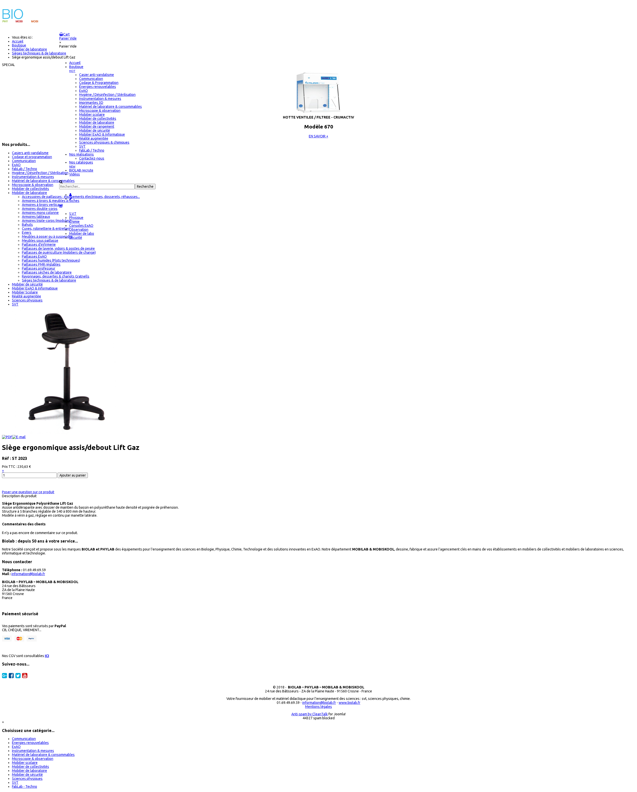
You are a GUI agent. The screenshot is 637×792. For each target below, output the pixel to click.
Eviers (26, 233)
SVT (15, 304)
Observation (78, 230)
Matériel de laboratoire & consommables (43, 181)
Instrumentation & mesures (33, 177)
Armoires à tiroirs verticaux (42, 205)
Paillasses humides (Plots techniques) (51, 260)
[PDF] (7, 437)
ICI (47, 656)
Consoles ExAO (81, 226)
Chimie (74, 222)
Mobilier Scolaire (25, 292)
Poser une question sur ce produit (28, 492)
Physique (76, 218)
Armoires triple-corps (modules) (46, 221)
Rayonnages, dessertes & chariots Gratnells (55, 276)
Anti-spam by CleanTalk (309, 714)
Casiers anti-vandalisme (30, 153)
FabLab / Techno (24, 169)
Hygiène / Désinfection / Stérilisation (40, 173)
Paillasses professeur (38, 268)
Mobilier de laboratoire (29, 193)
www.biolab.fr (349, 703)
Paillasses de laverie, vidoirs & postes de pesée (58, 248)
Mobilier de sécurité (27, 284)
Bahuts (27, 225)
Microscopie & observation (32, 185)
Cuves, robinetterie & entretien (46, 229)
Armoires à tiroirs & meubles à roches (50, 201)
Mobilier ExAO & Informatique (35, 288)
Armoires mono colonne (40, 213)
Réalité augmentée (26, 296)
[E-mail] (19, 437)
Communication (24, 161)
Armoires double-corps (39, 209)
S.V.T (72, 214)
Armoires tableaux (36, 217)
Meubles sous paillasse (40, 241)
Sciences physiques (27, 300)
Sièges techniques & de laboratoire (49, 280)
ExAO (16, 165)
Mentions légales (318, 707)
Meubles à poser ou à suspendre (47, 237)
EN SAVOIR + (318, 136)
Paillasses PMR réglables (41, 264)
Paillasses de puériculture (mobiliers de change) (59, 252)
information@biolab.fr (28, 574)
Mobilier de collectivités (30, 189)
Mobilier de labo (81, 234)
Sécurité (75, 238)
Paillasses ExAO (34, 256)
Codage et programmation (32, 157)
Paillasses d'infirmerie (39, 244)
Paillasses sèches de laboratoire (47, 272)
